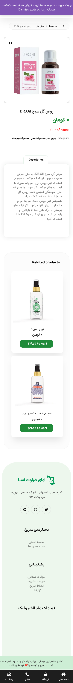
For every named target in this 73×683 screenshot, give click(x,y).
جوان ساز (51, 138)
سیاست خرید (36, 581)
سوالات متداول (36, 576)
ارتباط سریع (36, 585)
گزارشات (37, 590)
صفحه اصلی (36, 542)
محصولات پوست (20, 138)
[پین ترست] (24, 509)
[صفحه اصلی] (64, 26)
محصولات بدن (38, 138)
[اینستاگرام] (35, 509)
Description (35, 160)
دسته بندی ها (36, 546)
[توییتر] (46, 509)
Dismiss (23, 9)
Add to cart (39, 343)
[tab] (35, 159)
